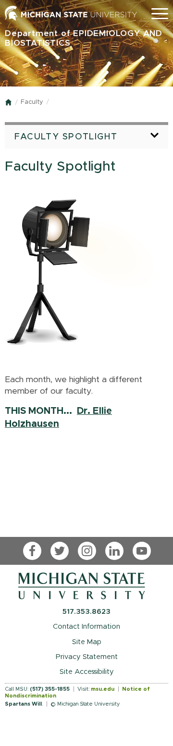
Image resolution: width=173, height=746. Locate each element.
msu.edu (102, 689)
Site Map (86, 642)
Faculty (32, 102)
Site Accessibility (87, 671)
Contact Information (86, 626)
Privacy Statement (87, 656)
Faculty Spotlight (65, 137)
